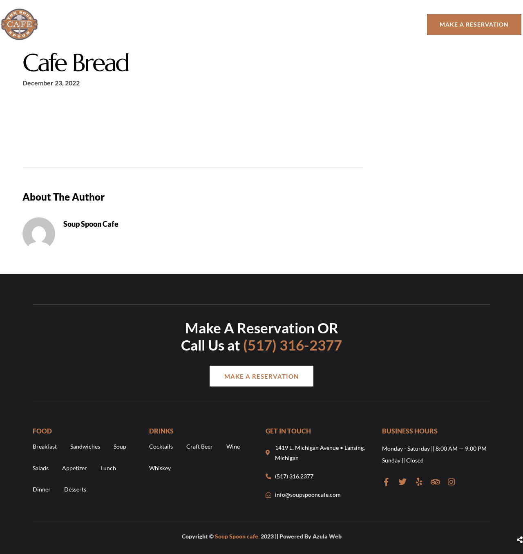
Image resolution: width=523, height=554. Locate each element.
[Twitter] (402, 482)
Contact (345, 24)
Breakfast (45, 446)
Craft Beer (199, 446)
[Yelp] (419, 482)
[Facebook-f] (386, 482)
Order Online (287, 24)
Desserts (75, 489)
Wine (233, 446)
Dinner (42, 489)
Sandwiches (85, 446)
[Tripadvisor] (435, 482)
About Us (151, 24)
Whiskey (160, 468)
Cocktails (161, 446)
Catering (396, 24)
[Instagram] (451, 482)
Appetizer (74, 468)
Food (189, 24)
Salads (41, 468)
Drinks (231, 24)
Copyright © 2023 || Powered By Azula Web (262, 536)
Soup (120, 446)
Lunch (108, 468)
